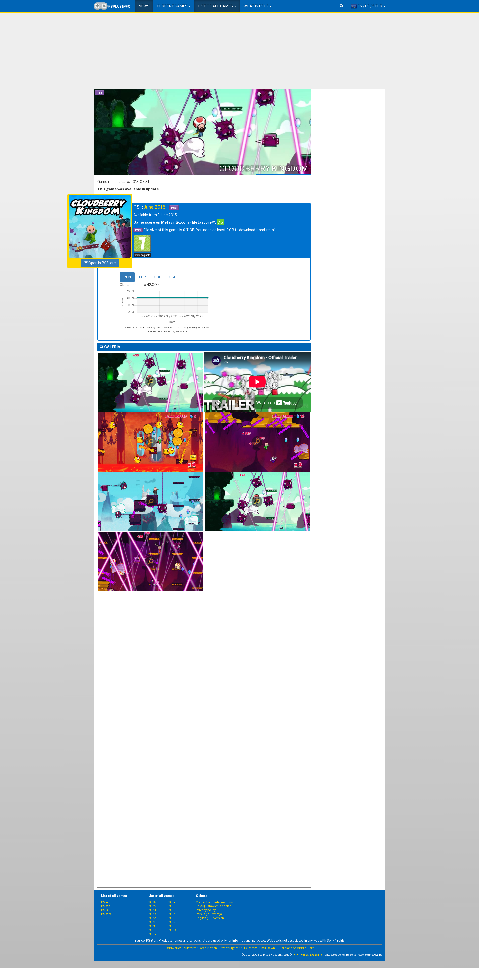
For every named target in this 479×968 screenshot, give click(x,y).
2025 (152, 906)
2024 (152, 910)
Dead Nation (208, 948)
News (143, 6)
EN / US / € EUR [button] (370, 6)
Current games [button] (172, 6)
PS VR (105, 906)
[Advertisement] (239, 52)
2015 (172, 910)
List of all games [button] (216, 6)
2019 (152, 930)
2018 (152, 934)
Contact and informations (214, 902)
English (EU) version (210, 918)
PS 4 (104, 902)
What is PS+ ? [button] (256, 6)
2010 (172, 930)
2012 (171, 922)
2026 (152, 902)
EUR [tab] (142, 277)
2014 (172, 914)
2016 (172, 906)
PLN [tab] (127, 277)
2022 (152, 918)
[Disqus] (204, 687)
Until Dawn (267, 948)
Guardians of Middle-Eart (295, 948)
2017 (171, 902)
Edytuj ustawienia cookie (213, 906)
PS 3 (104, 910)
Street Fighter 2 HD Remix (238, 948)
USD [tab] (173, 277)
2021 (151, 922)
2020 (152, 926)
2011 (171, 926)
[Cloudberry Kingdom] (150, 382)
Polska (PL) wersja (209, 914)
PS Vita (106, 914)
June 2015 (155, 207)
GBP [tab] (157, 277)
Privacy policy (206, 910)
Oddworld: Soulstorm (181, 948)
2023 (152, 914)
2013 (172, 918)
